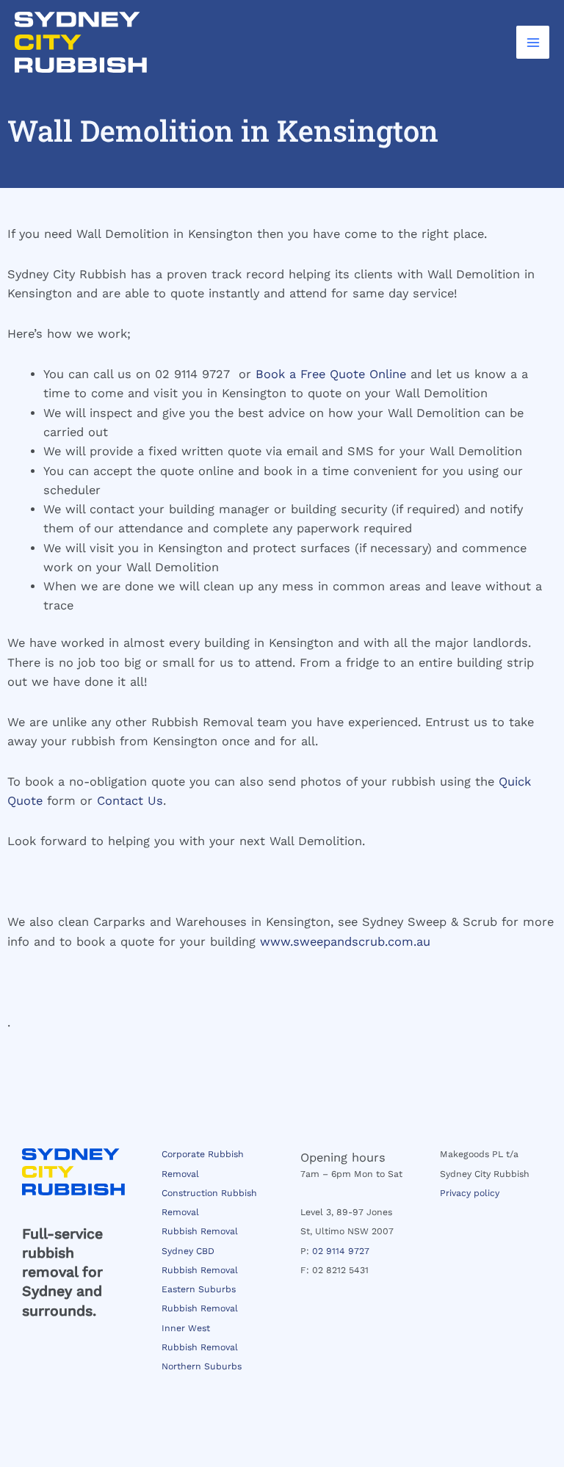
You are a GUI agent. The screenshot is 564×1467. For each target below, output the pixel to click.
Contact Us (130, 801)
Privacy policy (469, 1193)
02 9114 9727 (340, 1251)
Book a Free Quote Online (331, 374)
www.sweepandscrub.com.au (345, 942)
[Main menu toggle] (532, 42)
